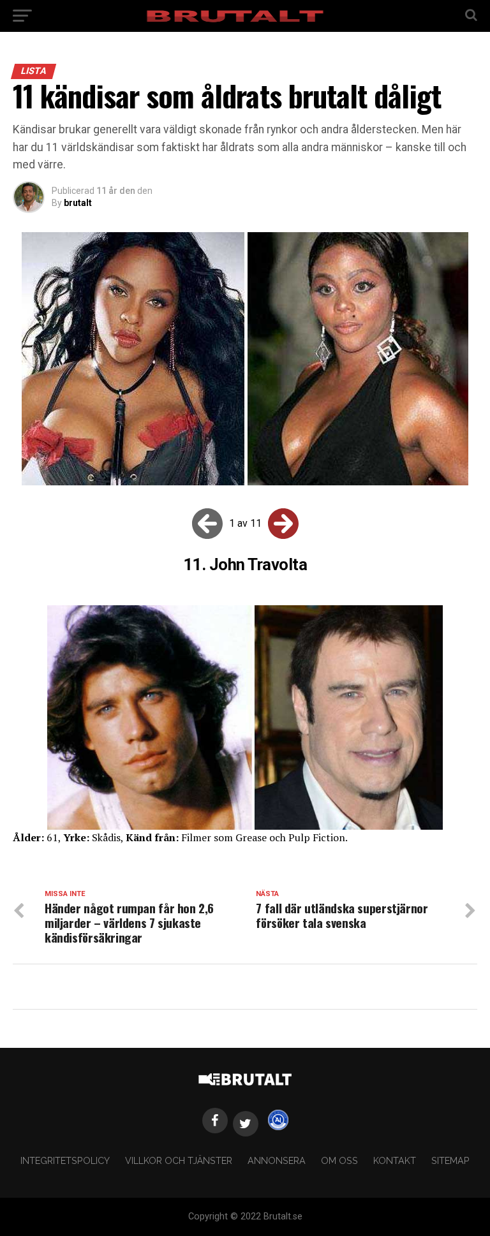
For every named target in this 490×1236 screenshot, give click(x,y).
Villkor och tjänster (178, 1160)
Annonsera (277, 1160)
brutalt (78, 203)
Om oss (339, 1160)
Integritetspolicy (65, 1160)
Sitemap (450, 1160)
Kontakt (394, 1160)
